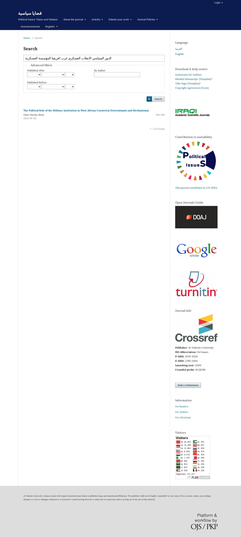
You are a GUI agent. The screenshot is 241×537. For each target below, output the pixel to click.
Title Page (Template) (187, 83)
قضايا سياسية (30, 13)
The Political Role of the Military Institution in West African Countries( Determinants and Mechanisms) (86, 110)
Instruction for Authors (188, 74)
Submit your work (119, 19)
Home (26, 38)
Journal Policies (146, 19)
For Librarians (183, 417)
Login (217, 2)
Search (158, 99)
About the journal (73, 19)
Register (50, 26)
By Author (99, 70)
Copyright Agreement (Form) (192, 87)
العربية (178, 48)
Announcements (30, 26)
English (179, 54)
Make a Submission (188, 385)
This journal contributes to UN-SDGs (196, 187)
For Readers (181, 406)
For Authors (181, 411)
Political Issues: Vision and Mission (38, 19)
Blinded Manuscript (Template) (193, 79)
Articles (96, 19)
